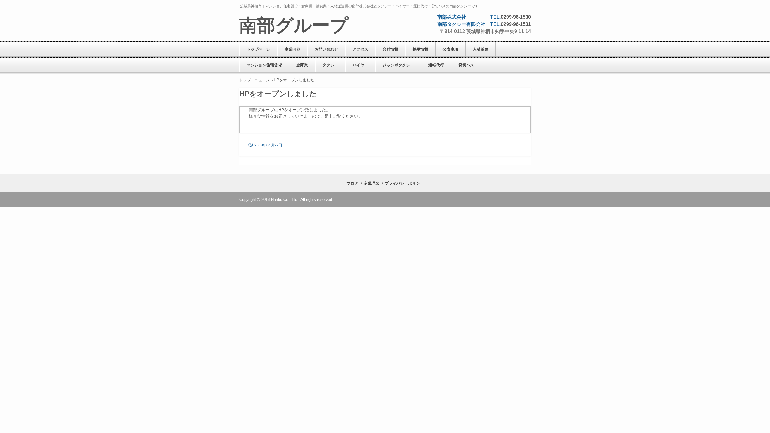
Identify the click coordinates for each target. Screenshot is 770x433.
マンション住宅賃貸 (264, 65)
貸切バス (466, 65)
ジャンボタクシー (398, 65)
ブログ (352, 183)
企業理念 (371, 183)
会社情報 (390, 49)
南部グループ (293, 25)
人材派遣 (480, 49)
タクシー (330, 65)
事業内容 (292, 49)
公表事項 (450, 49)
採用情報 (420, 49)
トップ (245, 80)
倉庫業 (302, 65)
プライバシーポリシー (404, 183)
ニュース (262, 80)
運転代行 (436, 65)
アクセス (360, 49)
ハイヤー (360, 65)
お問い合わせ (326, 49)
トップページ (258, 49)
